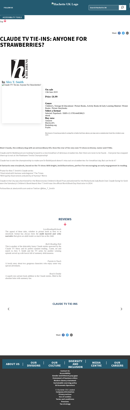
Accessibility (65, 373)
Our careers (117, 364)
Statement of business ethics (65, 378)
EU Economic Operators (65, 385)
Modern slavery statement (65, 380)
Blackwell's (49, 123)
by (4, 82)
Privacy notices (65, 394)
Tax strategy (65, 404)
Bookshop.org (51, 125)
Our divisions (33, 364)
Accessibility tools (12, 17)
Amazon (48, 121)
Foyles (48, 127)
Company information (65, 392)
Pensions (65, 401)
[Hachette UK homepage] (65, 8)
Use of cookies (65, 397)
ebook (47, 115)
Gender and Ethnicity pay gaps (65, 376)
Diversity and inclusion (75, 364)
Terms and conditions (65, 399)
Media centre (96, 364)
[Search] (122, 7)
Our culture (54, 364)
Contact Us (65, 371)
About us (12, 363)
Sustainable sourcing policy (65, 383)
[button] (8, 309)
